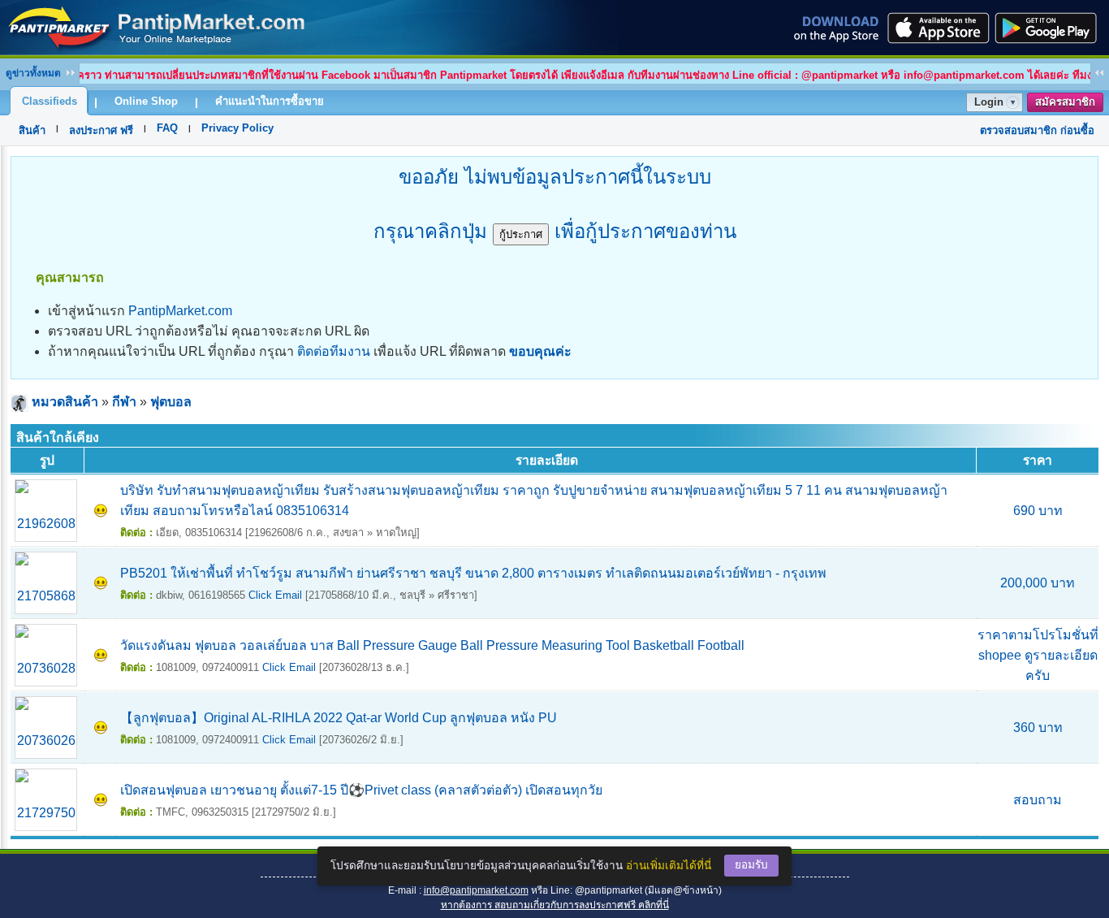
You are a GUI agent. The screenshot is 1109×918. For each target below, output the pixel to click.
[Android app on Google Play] (1050, 27)
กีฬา (124, 402)
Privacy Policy (237, 128)
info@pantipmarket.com (476, 890)
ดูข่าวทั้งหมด (33, 73)
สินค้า (32, 130)
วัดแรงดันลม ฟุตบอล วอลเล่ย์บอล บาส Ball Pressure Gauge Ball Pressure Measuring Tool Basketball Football (432, 645)
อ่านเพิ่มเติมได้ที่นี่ (668, 866)
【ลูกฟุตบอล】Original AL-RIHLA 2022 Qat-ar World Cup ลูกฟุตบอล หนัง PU (338, 718)
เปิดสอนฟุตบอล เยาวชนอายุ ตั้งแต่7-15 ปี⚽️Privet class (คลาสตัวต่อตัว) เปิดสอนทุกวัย (361, 790)
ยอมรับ (751, 865)
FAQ (167, 128)
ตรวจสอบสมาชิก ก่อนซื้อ (1037, 130)
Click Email (275, 595)
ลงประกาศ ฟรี (101, 130)
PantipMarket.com (180, 311)
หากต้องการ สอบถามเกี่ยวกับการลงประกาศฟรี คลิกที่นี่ (555, 905)
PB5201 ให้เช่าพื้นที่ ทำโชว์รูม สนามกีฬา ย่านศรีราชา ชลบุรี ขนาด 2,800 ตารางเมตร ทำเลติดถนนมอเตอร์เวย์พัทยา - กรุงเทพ (473, 573)
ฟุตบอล (171, 402)
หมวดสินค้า (65, 402)
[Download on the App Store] (937, 27)
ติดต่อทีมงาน (333, 351)
